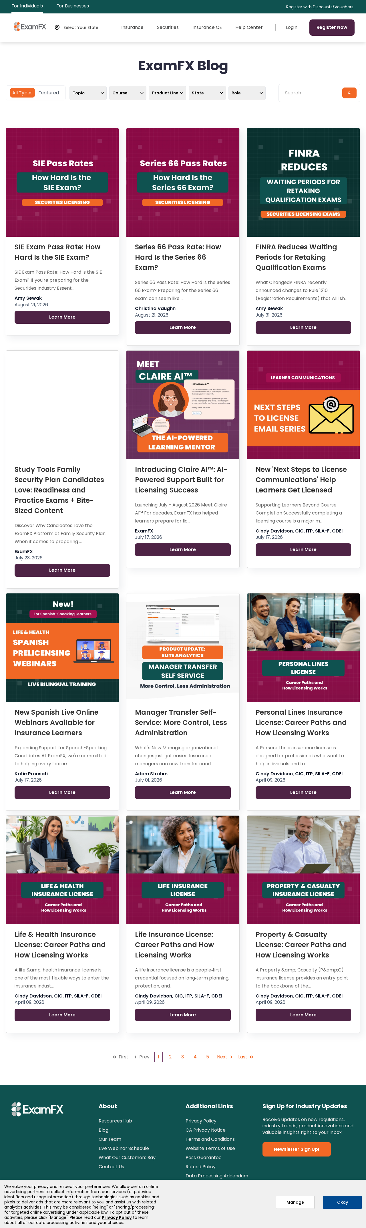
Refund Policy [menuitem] (201, 1166)
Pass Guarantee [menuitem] (204, 1157)
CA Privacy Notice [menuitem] (206, 1130)
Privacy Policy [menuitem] (201, 1121)
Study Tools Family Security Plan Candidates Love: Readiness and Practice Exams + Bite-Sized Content (59, 490)
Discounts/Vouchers (333, 7)
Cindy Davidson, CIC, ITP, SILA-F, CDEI (299, 531)
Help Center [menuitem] (249, 27)
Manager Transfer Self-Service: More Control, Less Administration (181, 723)
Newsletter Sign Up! (296, 1149)
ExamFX (24, 552)
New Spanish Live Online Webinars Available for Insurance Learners (56, 723)
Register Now (332, 27)
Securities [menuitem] (168, 27)
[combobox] (312, 93)
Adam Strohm (151, 774)
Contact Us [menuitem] (111, 1166)
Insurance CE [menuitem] (207, 27)
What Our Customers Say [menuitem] (127, 1157)
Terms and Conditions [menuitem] (210, 1139)
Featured (48, 93)
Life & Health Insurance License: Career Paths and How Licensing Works (60, 945)
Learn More (62, 317)
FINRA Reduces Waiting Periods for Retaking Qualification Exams (296, 257)
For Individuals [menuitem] (27, 6)
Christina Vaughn (155, 308)
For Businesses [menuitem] (72, 6)
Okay (342, 1202)
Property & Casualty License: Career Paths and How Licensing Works (301, 945)
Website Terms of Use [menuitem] (210, 1148)
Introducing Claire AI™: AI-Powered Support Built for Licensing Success (181, 480)
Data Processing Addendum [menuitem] (217, 1176)
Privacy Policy (117, 1217)
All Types (22, 93)
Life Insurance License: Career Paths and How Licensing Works (174, 945)
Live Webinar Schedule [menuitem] (124, 1148)
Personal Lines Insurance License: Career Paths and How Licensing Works (301, 723)
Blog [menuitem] (103, 1130)
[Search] (349, 93)
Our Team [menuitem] (110, 1139)
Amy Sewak (28, 298)
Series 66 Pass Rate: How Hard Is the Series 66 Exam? (178, 257)
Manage (295, 1202)
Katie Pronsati (31, 774)
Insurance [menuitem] (132, 27)
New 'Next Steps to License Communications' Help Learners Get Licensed (301, 480)
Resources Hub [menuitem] (115, 1121)
